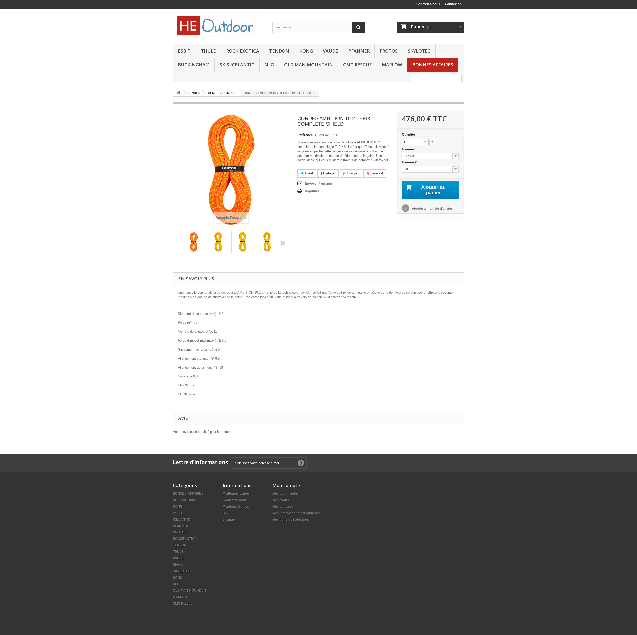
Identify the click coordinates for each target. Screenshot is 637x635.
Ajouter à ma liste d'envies (432, 208)
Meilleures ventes (236, 493)
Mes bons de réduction (290, 519)
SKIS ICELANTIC (237, 65)
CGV (226, 513)
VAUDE (330, 51)
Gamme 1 (410, 149)
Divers (178, 565)
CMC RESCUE (357, 65)
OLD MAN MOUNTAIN (308, 65)
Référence (305, 135)
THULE (208, 51)
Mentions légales (236, 506)
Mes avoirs (280, 500)
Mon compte (286, 485)
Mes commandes (285, 493)
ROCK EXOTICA (242, 51)
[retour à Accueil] (178, 93)
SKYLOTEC (419, 51)
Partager (328, 173)
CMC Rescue (182, 603)
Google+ (352, 173)
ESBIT (184, 51)
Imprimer (312, 191)
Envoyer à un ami (318, 183)
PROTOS (389, 51)
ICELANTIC (181, 519)
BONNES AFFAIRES (432, 65)
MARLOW (392, 65)
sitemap (229, 519)
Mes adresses (282, 506)
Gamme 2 (410, 162)
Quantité (408, 134)
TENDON (279, 51)
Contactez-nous (428, 4)
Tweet (308, 173)
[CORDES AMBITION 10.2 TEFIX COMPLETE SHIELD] (194, 242)
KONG (306, 51)
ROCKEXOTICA (185, 539)
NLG (269, 65)
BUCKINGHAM (194, 65)
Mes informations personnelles (296, 513)
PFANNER (359, 51)
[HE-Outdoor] (219, 25)
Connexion (453, 4)
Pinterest (376, 173)
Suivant (282, 242)
